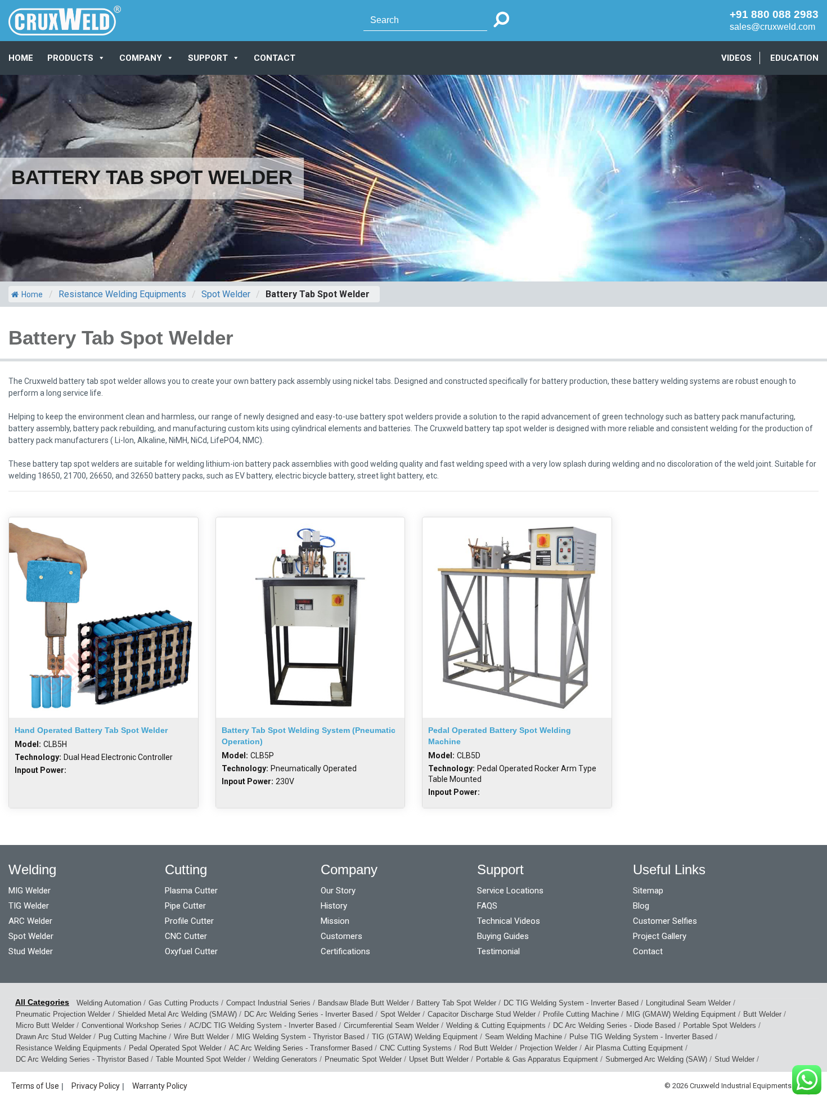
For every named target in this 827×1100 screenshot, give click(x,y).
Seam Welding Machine (523, 1036)
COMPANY (140, 58)
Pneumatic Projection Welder (63, 1014)
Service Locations (510, 891)
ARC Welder (30, 921)
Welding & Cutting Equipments (496, 1025)
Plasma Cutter (191, 891)
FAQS (487, 906)
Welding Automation (109, 1003)
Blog (641, 906)
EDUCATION (794, 58)
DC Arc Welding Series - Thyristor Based (82, 1059)
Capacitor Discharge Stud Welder (482, 1014)
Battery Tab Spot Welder (456, 1003)
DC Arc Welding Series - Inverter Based (308, 1014)
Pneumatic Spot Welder (363, 1059)
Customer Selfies (665, 921)
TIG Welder (28, 906)
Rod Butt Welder (486, 1048)
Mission (335, 921)
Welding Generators (285, 1059)
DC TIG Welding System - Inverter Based (571, 1003)
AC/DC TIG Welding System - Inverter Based (262, 1025)
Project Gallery (659, 936)
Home (20, 58)
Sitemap (648, 891)
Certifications (345, 951)
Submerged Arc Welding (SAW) (656, 1059)
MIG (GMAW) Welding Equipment (681, 1014)
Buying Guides (503, 936)
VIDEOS (736, 58)
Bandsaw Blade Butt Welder (363, 1003)
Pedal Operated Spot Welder (175, 1048)
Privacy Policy (95, 1085)
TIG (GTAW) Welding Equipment (425, 1036)
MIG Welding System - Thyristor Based (300, 1036)
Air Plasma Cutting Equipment (634, 1048)
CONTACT (274, 58)
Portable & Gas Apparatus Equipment (537, 1059)
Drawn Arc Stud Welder (53, 1036)
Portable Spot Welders (719, 1025)
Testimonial (498, 951)
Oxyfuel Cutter (191, 951)
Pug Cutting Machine (132, 1036)
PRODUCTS (70, 58)
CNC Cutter (186, 936)
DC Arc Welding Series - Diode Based (614, 1025)
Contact (648, 951)
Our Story (338, 891)
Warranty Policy (159, 1085)
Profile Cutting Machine (581, 1014)
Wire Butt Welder (201, 1036)
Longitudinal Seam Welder (688, 1003)
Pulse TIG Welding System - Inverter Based (641, 1036)
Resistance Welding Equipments (69, 1048)
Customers (341, 936)
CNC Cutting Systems (416, 1048)
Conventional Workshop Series (132, 1025)
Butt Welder (762, 1014)
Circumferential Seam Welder (391, 1025)
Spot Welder (30, 936)
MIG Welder (29, 891)
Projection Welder (548, 1048)
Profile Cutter (189, 921)
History (334, 906)
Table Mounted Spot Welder (201, 1059)
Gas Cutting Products (184, 1003)
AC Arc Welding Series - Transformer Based (300, 1048)
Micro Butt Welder (45, 1025)
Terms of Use (35, 1085)
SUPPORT (208, 58)
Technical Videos (508, 921)
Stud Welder (30, 951)
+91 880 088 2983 (774, 14)
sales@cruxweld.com (772, 27)
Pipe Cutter (185, 906)
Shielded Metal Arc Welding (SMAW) (177, 1014)
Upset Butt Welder (439, 1059)
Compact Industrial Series (268, 1003)
